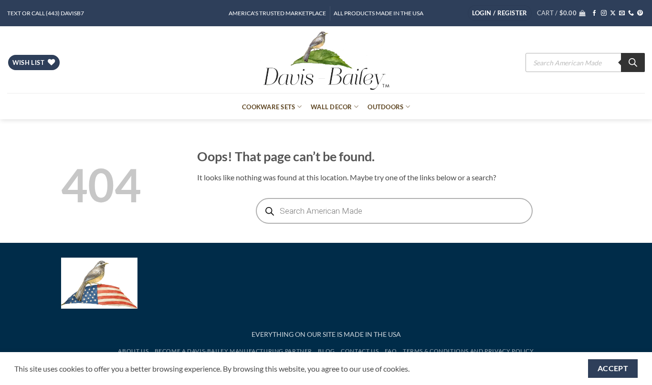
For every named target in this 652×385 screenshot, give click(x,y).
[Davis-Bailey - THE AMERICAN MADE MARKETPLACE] (326, 59)
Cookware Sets (268, 107)
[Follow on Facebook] (594, 13)
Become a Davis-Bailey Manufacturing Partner (233, 350)
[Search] (633, 62)
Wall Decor (331, 107)
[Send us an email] (622, 13)
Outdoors (385, 107)
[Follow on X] (613, 13)
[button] (500, 13)
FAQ (391, 350)
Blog (326, 350)
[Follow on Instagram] (604, 13)
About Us (133, 350)
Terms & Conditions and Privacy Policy (468, 350)
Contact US (360, 350)
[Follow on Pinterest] (640, 13)
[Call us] (631, 13)
